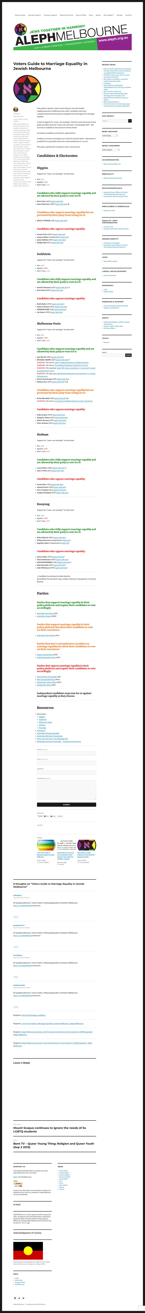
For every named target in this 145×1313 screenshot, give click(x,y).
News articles (20, 15)
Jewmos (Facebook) (110, 275)
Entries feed (18, 1280)
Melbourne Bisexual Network (113, 178)
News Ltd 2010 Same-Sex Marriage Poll (52, 739)
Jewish (25, 119)
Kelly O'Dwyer (25, 149)
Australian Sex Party (45, 613)
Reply (16, 917)
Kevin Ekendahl (18, 151)
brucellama (17, 955)
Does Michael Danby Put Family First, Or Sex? (71, 365)
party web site (56, 201)
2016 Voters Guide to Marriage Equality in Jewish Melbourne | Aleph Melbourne (53, 1024)
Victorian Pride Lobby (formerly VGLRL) (116, 229)
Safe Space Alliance (110, 328)
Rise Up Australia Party (46, 679)
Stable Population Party (46, 657)
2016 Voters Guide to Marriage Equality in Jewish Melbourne (46, 855)
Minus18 (106, 342)
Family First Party (44, 685)
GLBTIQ (15, 140)
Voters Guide (17, 186)
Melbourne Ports (45, 722)
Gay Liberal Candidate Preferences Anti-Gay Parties (74, 401)
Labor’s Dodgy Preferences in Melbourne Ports (71, 363)
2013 (14, 124)
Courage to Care (108, 227)
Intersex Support (50, 15)
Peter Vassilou (21, 167)
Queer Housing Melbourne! (112, 164)
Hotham (42, 725)
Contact (128, 15)
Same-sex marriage (23, 173)
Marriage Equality (24, 159)
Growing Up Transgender (112, 243)
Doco (91, 15)
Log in (17, 1278)
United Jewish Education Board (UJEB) (116, 196)
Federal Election (23, 138)
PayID (15, 1177)
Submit (66, 805)
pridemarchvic (19, 985)
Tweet (40, 816)
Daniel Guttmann (23, 132)
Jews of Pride (81, 15)
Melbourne (16, 161)
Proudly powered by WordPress (35, 1304)
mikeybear (16, 113)
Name (42, 749)
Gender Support (34, 15)
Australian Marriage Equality (48, 733)
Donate (120, 15)
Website (40, 769)
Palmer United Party (45, 655)
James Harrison (26, 144)
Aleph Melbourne (18, 1304)
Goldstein (43, 719)
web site (65, 237)
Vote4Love (41, 731)
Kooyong (42, 728)
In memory (107, 83)
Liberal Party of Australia (46, 677)
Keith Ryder (17, 149)
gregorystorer (19, 925)
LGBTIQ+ (16, 121)
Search (104, 352)
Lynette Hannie (18, 157)
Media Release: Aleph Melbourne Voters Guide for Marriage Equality (86, 855)
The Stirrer (24, 182)
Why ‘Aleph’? (109, 15)
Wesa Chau (25, 186)
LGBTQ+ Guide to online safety (113, 326)
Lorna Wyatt (23, 155)
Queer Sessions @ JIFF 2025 (112, 91)
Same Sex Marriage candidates (33, 1015)
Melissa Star (21, 163)
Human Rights (18, 119)
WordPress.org (19, 1284)
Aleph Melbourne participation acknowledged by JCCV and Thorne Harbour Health (117, 87)
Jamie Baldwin (18, 146)
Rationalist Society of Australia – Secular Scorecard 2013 (59, 742)
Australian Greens (44, 616)
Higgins (42, 717)
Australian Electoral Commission (50, 736)
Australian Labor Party (46, 635)
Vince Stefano (23, 184)
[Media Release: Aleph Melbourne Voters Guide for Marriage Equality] (86, 845)
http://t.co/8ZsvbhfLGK (22, 906)
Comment (44, 778)
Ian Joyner (16, 144)
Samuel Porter (18, 175)
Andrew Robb (21, 124)
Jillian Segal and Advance (111, 102)
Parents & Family (66, 15)
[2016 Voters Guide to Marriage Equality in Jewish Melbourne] (46, 845)
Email (42, 759)
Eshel (105, 289)
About (98, 15)
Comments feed (20, 1282)
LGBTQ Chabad (108, 292)
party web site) (59, 468)
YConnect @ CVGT (109, 210)
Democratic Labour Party (46, 682)
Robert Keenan (22, 171)
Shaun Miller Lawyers (110, 261)
